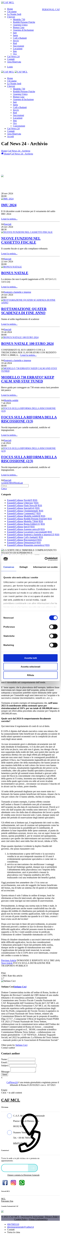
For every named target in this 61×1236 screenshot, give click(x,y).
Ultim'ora (29, 503)
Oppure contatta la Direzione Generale (23, 1175)
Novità (28, 500)
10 (13, 483)
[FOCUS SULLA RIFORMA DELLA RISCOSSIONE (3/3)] (30, 411)
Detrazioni (30, 542)
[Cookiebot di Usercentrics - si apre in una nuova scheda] (45, 559)
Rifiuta (30, 675)
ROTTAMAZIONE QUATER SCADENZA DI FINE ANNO (23, 311)
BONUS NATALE (14, 273)
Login (10, 67)
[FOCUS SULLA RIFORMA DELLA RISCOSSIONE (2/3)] (30, 451)
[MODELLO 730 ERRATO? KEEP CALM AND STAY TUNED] (30, 371)
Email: (4, 1062)
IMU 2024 (8, 205)
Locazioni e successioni (35, 532)
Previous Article (8, 960)
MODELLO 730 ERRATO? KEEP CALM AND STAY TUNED (27, 379)
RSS (35, 500)
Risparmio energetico (34, 545)
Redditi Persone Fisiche (35, 518)
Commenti (30, 513)
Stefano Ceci (21, 1045)
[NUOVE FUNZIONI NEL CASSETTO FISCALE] (27, 232)
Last (21, 483)
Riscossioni (30, 540)
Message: (5, 1071)
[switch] (53, 627)
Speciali (7, 224)
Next (16, 483)
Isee (27, 526)
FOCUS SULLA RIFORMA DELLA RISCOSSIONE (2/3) (29, 459)
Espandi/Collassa (15, 500)
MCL (3, 1199)
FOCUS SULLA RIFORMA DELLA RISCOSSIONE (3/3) (29, 419)
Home (4, 151)
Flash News (30, 505)
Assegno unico (32, 529)
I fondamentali (31, 510)
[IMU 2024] (7, 199)
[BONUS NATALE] (11, 267)
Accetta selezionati (30, 666)
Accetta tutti (30, 658)
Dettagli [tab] (24, 567)
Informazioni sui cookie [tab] (45, 567)
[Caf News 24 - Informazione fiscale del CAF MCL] (2, 175)
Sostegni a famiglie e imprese (17, 292)
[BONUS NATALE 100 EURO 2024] (19, 337)
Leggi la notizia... (9, 219)
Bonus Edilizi (32, 524)
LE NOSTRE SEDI (15, 1167)
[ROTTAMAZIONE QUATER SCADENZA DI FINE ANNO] (30, 302)
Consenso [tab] (8, 567)
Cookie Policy (21, 1219)
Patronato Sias (7, 1201)
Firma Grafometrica (38, 1219)
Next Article (7, 963)
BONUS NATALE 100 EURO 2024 (27, 343)
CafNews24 (12, 1082)
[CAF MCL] (7, 2)
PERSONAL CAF (51, 9)
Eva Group (38, 1216)
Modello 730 (31, 521)
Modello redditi (11, 400)
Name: (4, 1059)
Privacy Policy (52, 1216)
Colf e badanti (31, 537)
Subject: (5, 1065)
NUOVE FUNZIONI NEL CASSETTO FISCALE (21, 240)
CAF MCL (10, 1100)
